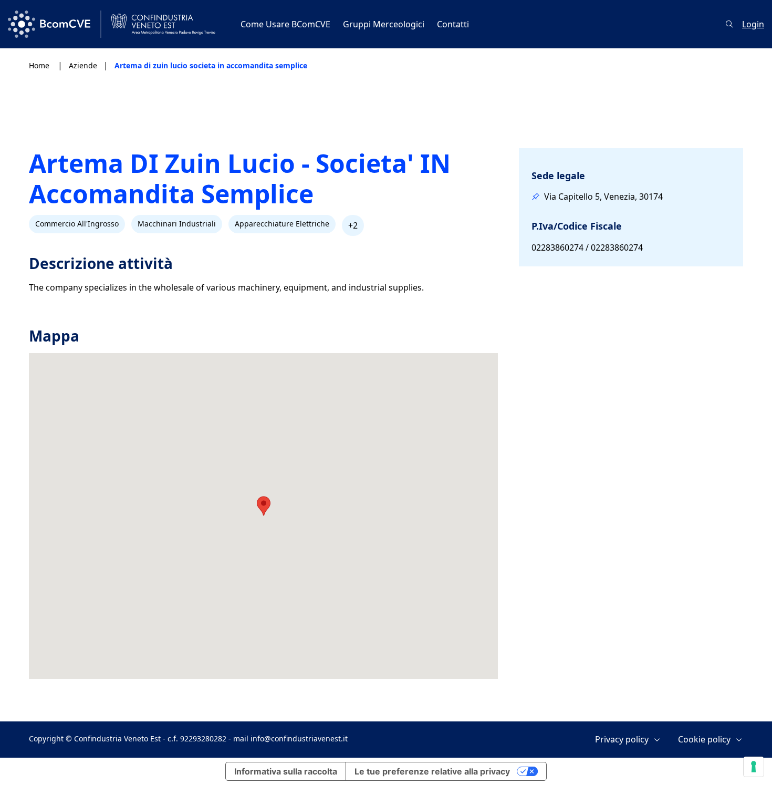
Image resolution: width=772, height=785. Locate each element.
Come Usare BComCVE (285, 24)
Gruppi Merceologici (383, 24)
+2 (353, 225)
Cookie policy (704, 739)
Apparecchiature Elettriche (282, 224)
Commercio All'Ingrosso (77, 224)
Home (40, 65)
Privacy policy (622, 739)
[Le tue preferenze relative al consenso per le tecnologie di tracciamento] (754, 767)
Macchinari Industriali (177, 224)
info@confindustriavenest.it (299, 738)
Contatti (453, 24)
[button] (263, 506)
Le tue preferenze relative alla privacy (432, 771)
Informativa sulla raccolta (285, 771)
